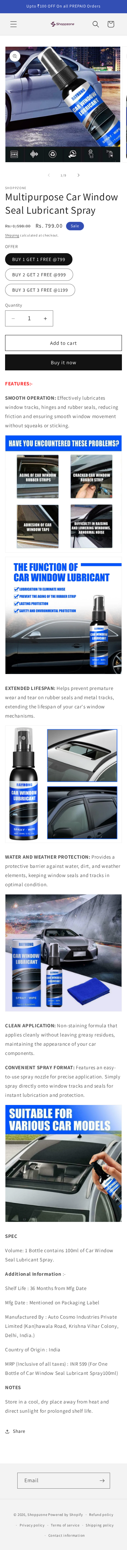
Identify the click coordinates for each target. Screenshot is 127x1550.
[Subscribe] (102, 1481)
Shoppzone (37, 1514)
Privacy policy (32, 1525)
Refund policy (101, 1514)
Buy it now (64, 362)
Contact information (66, 1535)
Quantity (13, 305)
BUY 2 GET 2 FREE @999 (39, 275)
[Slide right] (78, 175)
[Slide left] (48, 175)
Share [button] (19, 1431)
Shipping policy (100, 1525)
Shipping (12, 235)
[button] (13, 24)
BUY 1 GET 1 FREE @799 (38, 259)
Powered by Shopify (65, 1514)
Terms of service (65, 1525)
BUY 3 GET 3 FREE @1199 (40, 290)
